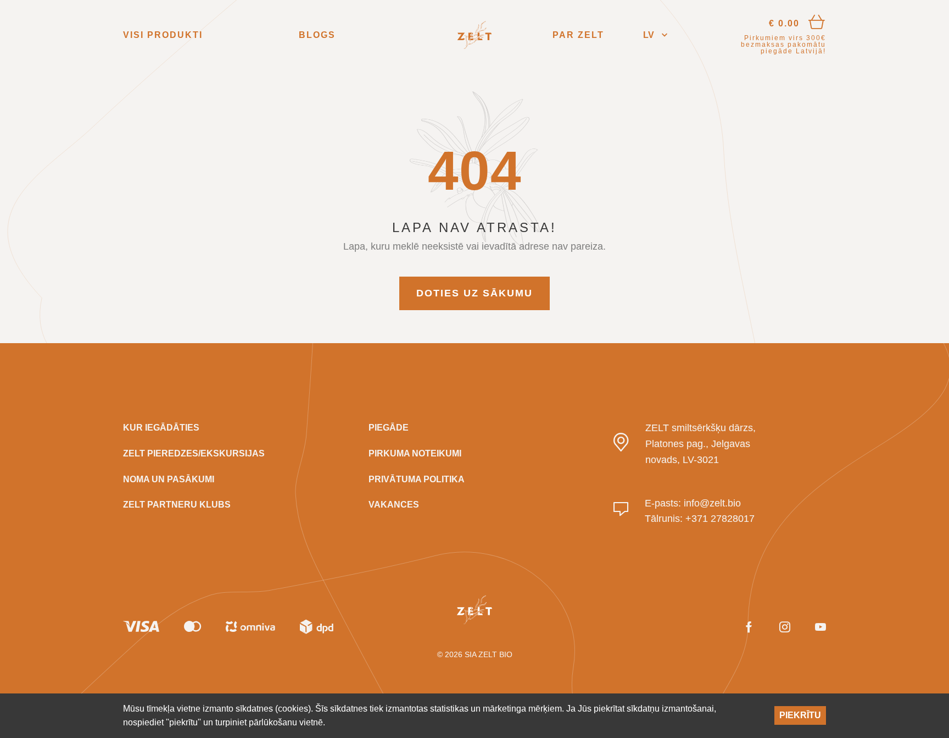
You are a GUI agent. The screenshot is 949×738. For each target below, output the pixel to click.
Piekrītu (800, 715)
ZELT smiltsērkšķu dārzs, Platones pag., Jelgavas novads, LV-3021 (700, 443)
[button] (655, 35)
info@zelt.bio (712, 503)
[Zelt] (474, 35)
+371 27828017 (720, 518)
